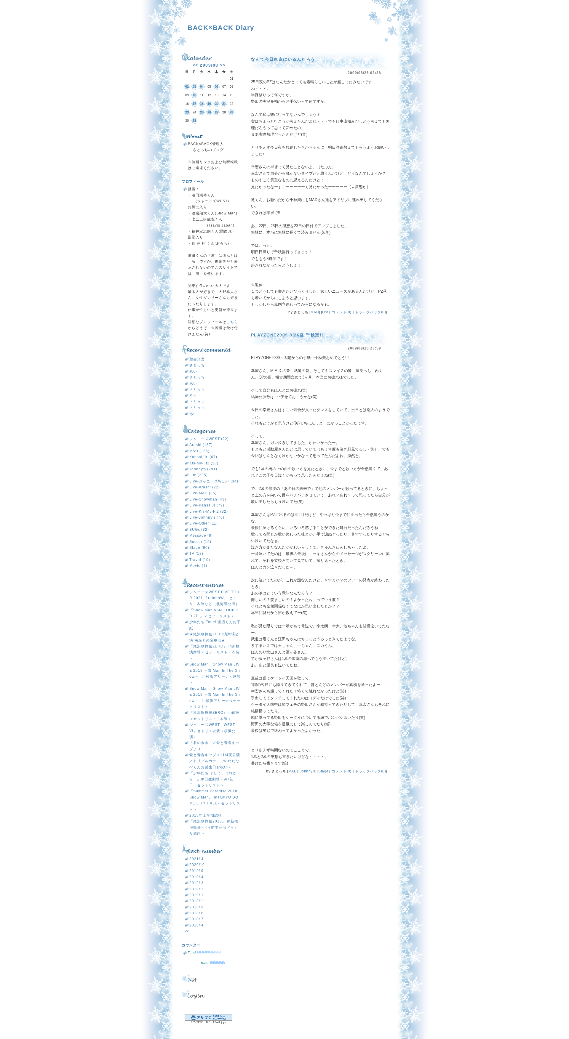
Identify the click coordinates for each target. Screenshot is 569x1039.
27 (216, 112)
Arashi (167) (201, 445)
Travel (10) (199, 560)
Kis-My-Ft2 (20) (203, 463)
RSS (211, 977)
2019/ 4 (196, 877)
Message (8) (201, 535)
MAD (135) (199, 451)
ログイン (211, 994)
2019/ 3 (196, 883)
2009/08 (209, 65)
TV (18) (196, 553)
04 (202, 86)
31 (194, 120)
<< (195, 65)
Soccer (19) (200, 542)
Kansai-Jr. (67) (203, 457)
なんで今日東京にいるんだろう (283, 59)
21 (224, 103)
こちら (232, 322)
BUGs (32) (199, 529)
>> (223, 65)
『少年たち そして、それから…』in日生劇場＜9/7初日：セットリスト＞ (213, 779)
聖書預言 (197, 359)
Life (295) (198, 475)
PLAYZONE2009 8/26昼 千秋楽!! (287, 335)
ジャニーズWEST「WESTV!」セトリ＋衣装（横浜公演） (212, 731)
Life (325, 312)
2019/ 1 (196, 895)
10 (194, 95)
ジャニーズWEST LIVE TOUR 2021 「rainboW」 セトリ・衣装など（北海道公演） (214, 598)
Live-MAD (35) (203, 493)
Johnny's (307, 771)
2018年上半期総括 (205, 815)
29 (231, 112)
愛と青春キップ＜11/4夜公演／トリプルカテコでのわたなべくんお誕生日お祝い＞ (214, 761)
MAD (315, 312)
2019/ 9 (196, 871)
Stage (323, 771)
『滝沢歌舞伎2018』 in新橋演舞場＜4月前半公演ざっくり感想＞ (213, 827)
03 (194, 86)
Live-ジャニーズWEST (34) (213, 481)
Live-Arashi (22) (204, 487)
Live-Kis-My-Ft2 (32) (208, 511)
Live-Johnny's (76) (206, 517)
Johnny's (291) (203, 469)
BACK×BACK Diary (221, 27)
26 (209, 112)
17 (194, 103)
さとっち (197, 365)
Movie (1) (198, 566)
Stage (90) (199, 548)
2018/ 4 (196, 925)
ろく (193, 395)
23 (187, 112)
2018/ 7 (196, 919)
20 (216, 103)
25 (202, 112)
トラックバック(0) (370, 312)
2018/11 (196, 901)
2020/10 (197, 865)
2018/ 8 (196, 913)
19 (209, 103)
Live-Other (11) (203, 523)
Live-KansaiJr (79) (206, 505)
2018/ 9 (196, 907)
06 (216, 86)
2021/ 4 (196, 859)
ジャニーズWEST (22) (209, 439)
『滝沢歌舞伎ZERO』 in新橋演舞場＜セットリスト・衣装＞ (214, 652)
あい (193, 371)
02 (187, 86)
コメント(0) (341, 312)
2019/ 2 (196, 889)
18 (202, 103)
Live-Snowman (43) (207, 499)
